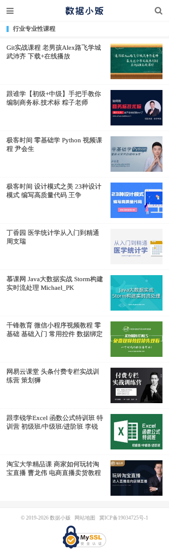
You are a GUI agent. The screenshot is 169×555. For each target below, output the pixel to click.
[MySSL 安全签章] (84, 537)
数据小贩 (85, 10)
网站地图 (85, 518)
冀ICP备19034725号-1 (123, 518)
